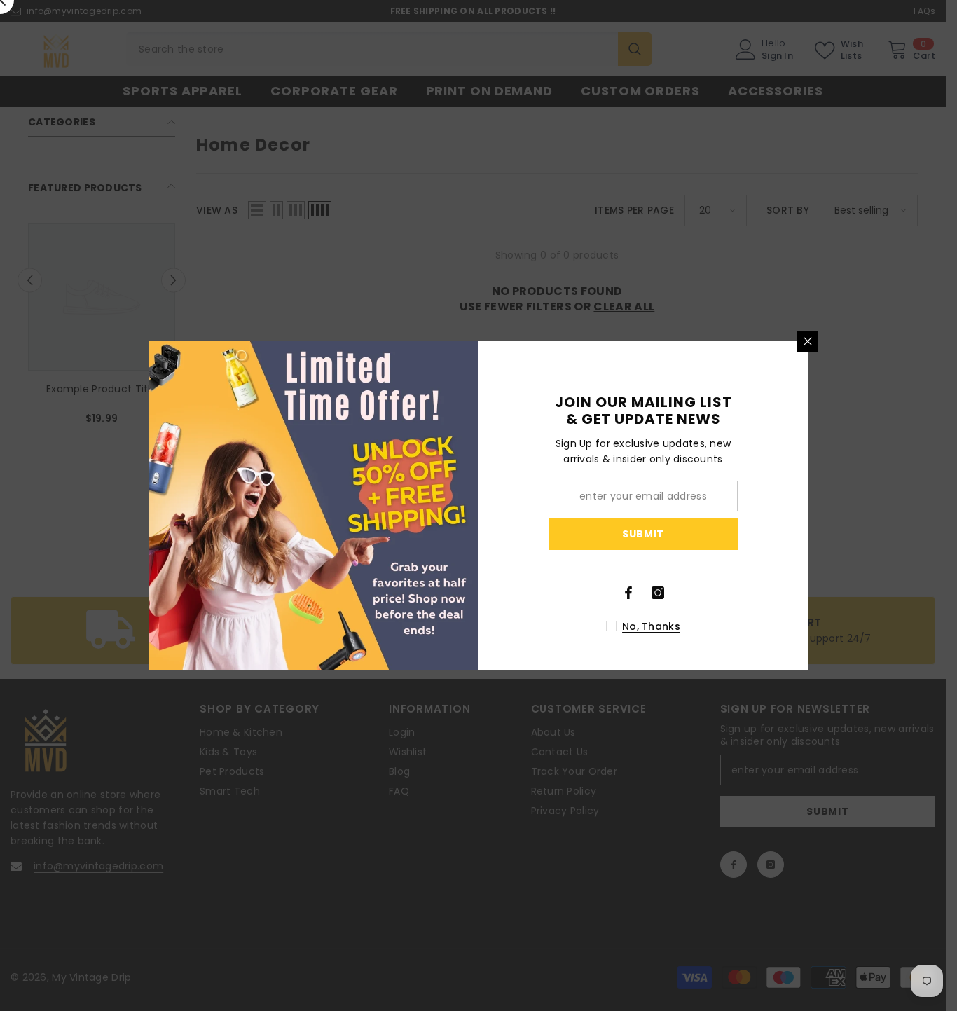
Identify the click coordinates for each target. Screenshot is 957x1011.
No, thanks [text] (651, 626)
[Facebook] (628, 592)
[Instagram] (658, 592)
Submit (643, 534)
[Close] (807, 341)
